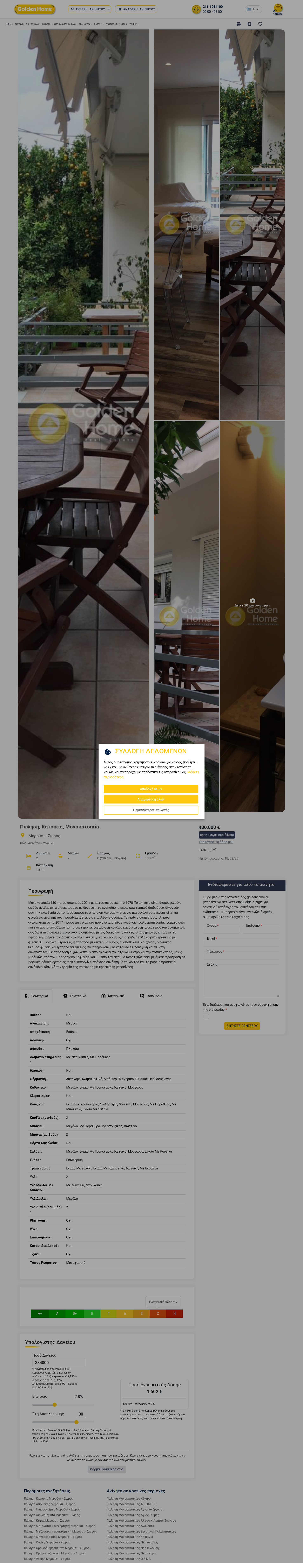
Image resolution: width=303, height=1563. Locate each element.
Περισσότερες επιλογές (151, 810)
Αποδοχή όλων (151, 789)
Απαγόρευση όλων (151, 799)
